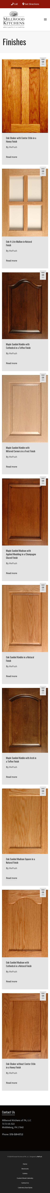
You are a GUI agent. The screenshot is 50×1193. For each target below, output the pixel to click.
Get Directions (31, 4)
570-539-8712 (16, 1134)
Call (15, 4)
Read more (11, 156)
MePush (39, 1157)
